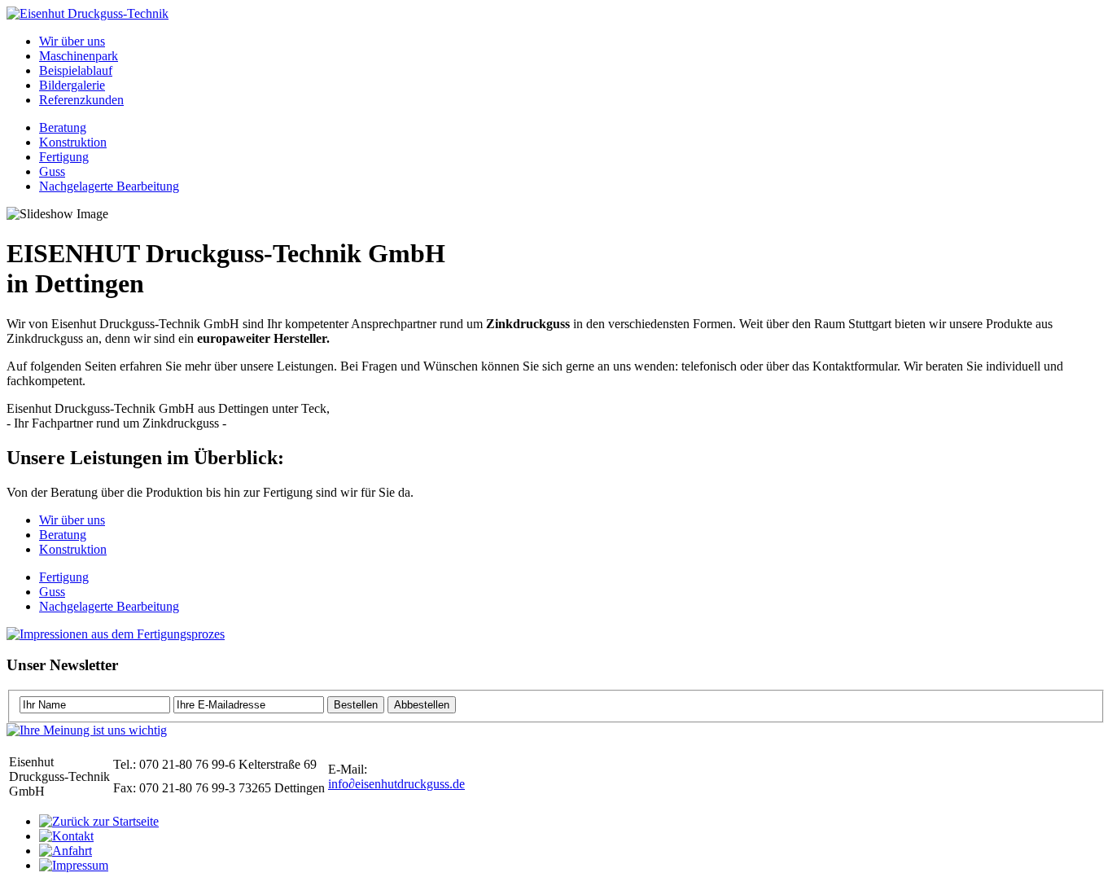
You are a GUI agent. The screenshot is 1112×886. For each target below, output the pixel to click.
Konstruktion (73, 142)
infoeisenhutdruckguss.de (396, 784)
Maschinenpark (78, 56)
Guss (52, 171)
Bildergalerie (72, 85)
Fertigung (64, 157)
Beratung (62, 127)
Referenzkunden (81, 100)
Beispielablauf (75, 70)
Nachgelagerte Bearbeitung (109, 186)
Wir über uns (72, 41)
